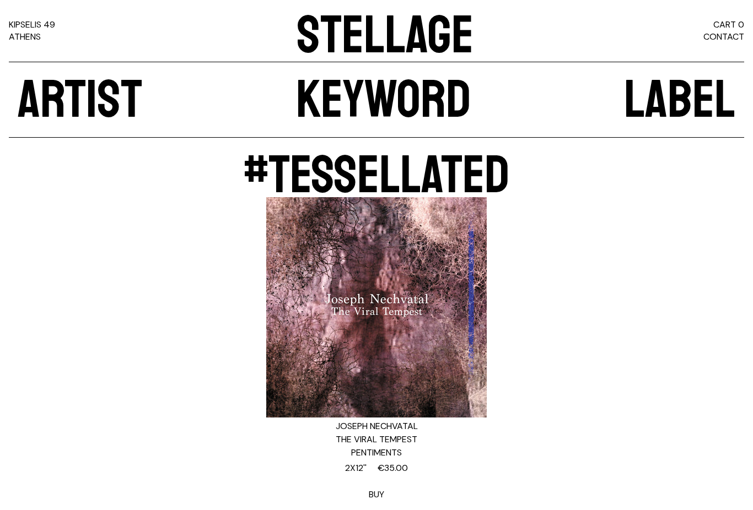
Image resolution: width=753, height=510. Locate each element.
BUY (376, 481)
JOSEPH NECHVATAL (377, 426)
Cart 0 (728, 24)
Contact (723, 36)
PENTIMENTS (376, 452)
